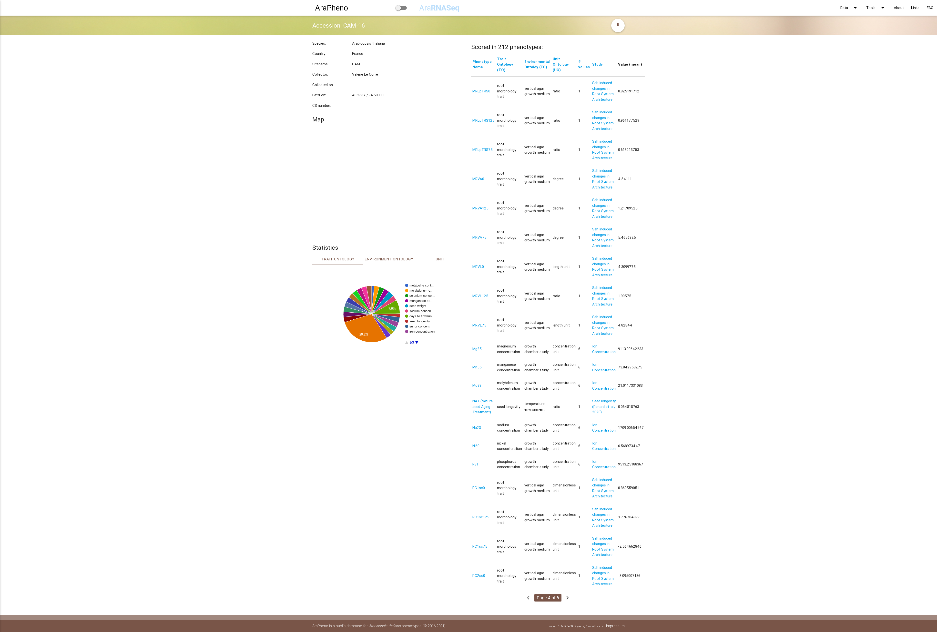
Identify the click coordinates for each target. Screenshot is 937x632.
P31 (475, 464)
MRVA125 (480, 208)
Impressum (615, 625)
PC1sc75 (479, 546)
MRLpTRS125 (483, 120)
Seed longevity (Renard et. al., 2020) (604, 406)
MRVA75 (479, 237)
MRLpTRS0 (481, 91)
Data (849, 7)
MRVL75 (479, 325)
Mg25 (477, 348)
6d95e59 (567, 626)
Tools (876, 7)
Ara (439, 7)
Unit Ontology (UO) (561, 64)
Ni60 (475, 446)
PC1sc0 (478, 487)
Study (597, 64)
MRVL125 (480, 296)
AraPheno (331, 7)
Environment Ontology (389, 259)
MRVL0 (478, 266)
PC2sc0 (478, 575)
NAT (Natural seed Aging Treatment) (482, 406)
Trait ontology (337, 259)
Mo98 (476, 385)
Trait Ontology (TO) (505, 64)
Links (915, 7)
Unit (440, 259)
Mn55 (477, 367)
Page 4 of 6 (548, 598)
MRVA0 (478, 179)
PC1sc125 (480, 517)
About (899, 7)
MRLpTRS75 (482, 149)
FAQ (930, 7)
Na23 (476, 427)
